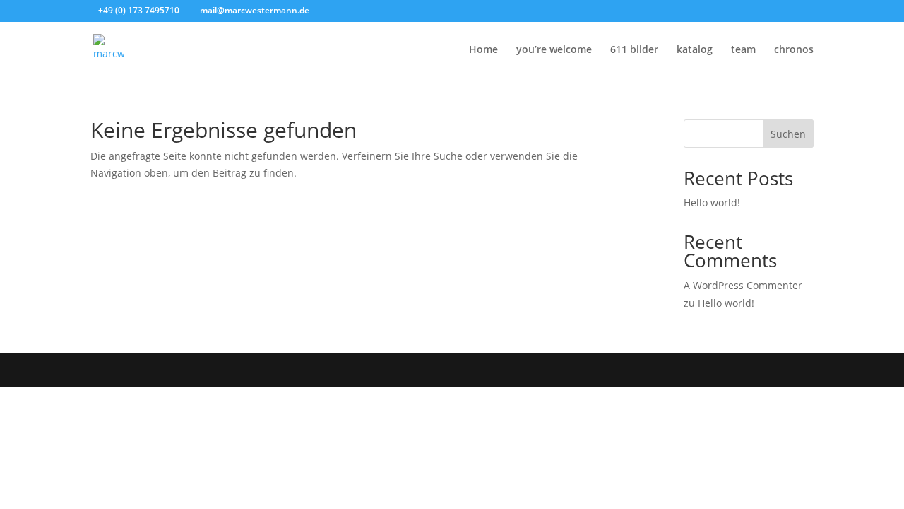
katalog (695, 50)
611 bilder (634, 50)
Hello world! (712, 202)
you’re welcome (554, 50)
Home (483, 50)
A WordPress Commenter (743, 285)
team (743, 50)
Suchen (788, 134)
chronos (794, 50)
